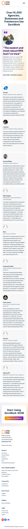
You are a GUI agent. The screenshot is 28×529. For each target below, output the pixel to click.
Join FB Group (5, 485)
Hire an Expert (5, 476)
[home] (6, 3)
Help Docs (4, 472)
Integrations (5, 459)
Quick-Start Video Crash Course (10, 470)
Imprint (3, 514)
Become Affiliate (6, 503)
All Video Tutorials (6, 474)
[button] (23, 3)
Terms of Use (5, 510)
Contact (4, 495)
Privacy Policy (5, 512)
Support (4, 493)
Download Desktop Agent (8, 462)
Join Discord (5, 484)
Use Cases (4, 453)
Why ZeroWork (5, 455)
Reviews (4, 457)
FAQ (3, 460)
